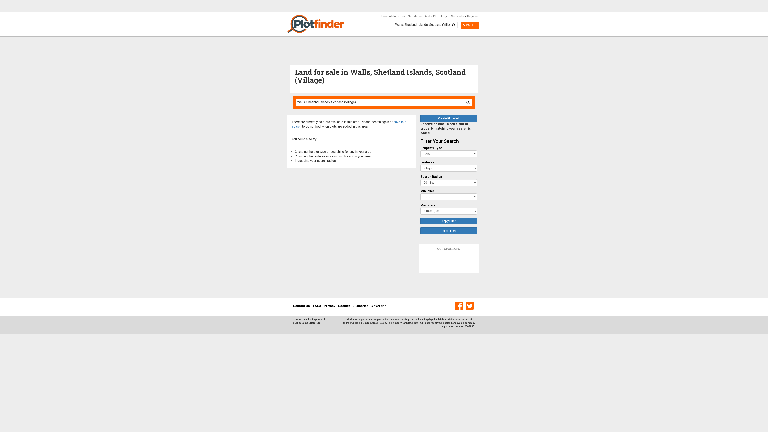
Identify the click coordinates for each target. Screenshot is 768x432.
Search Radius (431, 177)
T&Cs (317, 306)
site (472, 319)
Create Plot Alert (448, 118)
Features (427, 162)
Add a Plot (431, 16)
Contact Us (301, 306)
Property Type (431, 148)
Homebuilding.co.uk (392, 16)
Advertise (378, 306)
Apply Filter (449, 221)
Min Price (427, 191)
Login (444, 16)
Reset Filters (448, 230)
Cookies (344, 306)
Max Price (428, 205)
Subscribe (457, 16)
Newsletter (415, 16)
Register (472, 16)
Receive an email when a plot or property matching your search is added (445, 128)
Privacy (329, 306)
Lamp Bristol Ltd (311, 323)
